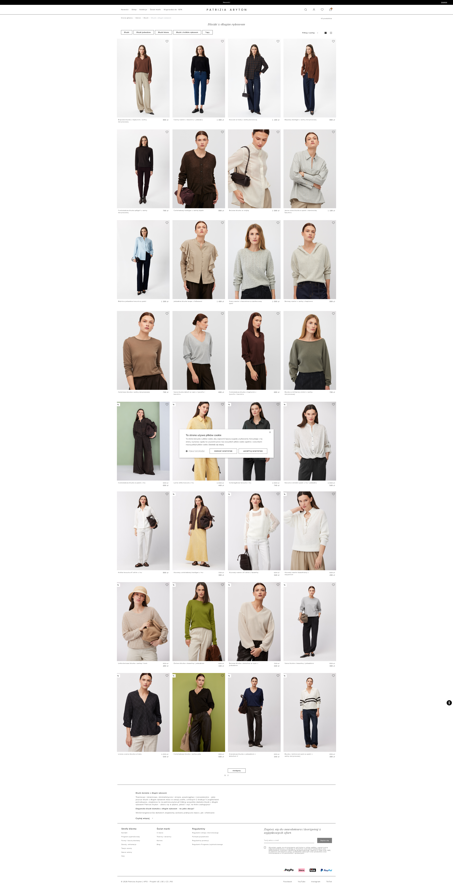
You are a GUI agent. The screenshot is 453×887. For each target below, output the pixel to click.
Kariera (160, 840)
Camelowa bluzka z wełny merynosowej (134, 392)
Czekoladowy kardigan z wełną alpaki (189, 210)
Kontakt (124, 833)
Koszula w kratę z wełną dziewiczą (243, 120)
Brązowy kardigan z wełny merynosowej (301, 120)
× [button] (270, 432)
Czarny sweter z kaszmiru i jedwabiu (188, 120)
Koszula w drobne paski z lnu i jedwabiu (301, 483)
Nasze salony (126, 852)
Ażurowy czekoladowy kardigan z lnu (188, 572)
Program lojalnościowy (226, 2)
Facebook (287, 882)
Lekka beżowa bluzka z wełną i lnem (132, 663)
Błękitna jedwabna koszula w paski (132, 301)
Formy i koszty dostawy (130, 840)
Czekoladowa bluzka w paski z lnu (132, 483)
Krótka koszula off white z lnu (130, 572)
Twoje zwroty (126, 848)
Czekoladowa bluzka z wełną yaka (187, 754)
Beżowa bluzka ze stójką (239, 210)
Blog (158, 844)
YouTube (301, 882)
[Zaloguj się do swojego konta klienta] (313, 9)
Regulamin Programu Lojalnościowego (207, 844)
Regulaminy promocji (200, 840)
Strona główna (127, 18)
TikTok (329, 882)
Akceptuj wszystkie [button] (253, 451)
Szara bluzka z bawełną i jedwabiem (299, 663)
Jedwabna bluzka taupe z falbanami (188, 301)
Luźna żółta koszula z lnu (184, 483)
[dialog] (226, 443)
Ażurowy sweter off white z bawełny (243, 572)
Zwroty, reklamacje (128, 844)
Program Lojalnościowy (130, 837)
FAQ (123, 856)
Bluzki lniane (163, 32)
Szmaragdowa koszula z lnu (240, 483)
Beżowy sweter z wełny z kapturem (299, 301)
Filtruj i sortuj (308, 33)
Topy (207, 32)
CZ (167, 882)
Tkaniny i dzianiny (164, 837)
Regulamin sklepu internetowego (205, 833)
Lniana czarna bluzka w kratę (130, 754)
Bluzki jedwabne (143, 32)
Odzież (138, 18)
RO (171, 882)
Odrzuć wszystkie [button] (223, 451)
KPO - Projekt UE (151, 882)
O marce (160, 833)
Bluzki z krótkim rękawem (187, 32)
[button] (305, 9)
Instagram (315, 882)
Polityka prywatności (200, 837)
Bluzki (146, 18)
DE (162, 882)
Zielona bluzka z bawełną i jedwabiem (189, 663)
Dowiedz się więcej (216, 444)
